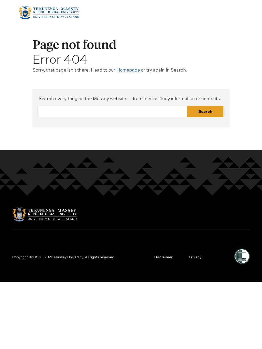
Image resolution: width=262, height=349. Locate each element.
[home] (48, 17)
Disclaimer (163, 257)
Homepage (128, 70)
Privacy (195, 257)
